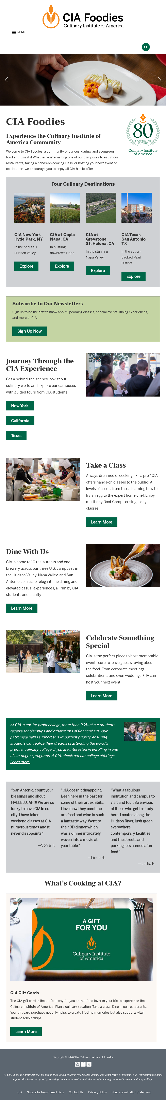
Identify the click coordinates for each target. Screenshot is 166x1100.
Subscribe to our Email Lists (45, 1092)
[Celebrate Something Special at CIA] (43, 633)
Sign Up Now (29, 331)
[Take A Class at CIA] (43, 460)
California (20, 420)
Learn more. (20, 762)
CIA (19, 1092)
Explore (26, 266)
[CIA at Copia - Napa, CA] (65, 192)
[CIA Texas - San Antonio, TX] (136, 192)
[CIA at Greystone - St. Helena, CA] (101, 192)
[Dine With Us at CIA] (123, 547)
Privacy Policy (97, 1092)
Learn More (101, 522)
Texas (16, 435)
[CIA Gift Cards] (81, 900)
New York (20, 405)
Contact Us (76, 1092)
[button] (18, 32)
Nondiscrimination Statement (131, 1092)
